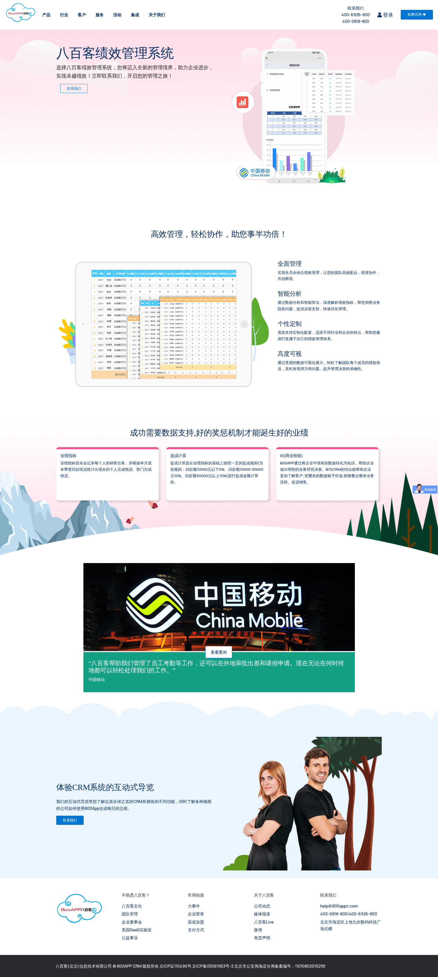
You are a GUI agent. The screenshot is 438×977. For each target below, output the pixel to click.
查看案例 (219, 652)
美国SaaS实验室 (137, 930)
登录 (387, 14)
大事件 (194, 906)
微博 (258, 930)
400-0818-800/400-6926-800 (348, 914)
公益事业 (130, 937)
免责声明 (262, 937)
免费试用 (414, 14)
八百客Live (264, 922)
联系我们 (356, 8)
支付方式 (196, 930)
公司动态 (262, 906)
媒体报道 (262, 914)
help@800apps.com (339, 906)
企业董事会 (132, 922)
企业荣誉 (196, 914)
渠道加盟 (196, 922)
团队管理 (130, 914)
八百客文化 (132, 906)
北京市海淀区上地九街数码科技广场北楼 (350, 925)
